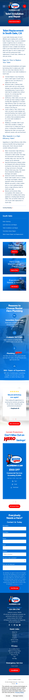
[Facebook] (9, 625)
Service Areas (14, 640)
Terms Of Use (14, 655)
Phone (4, 538)
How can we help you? (9, 564)
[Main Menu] (4, 6)
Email (15, 484)
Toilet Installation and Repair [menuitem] (10, 228)
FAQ (14, 657)
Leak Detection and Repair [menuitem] (10, 225)
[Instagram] (14, 625)
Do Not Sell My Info (14, 653)
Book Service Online (14, 21)
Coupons (14, 638)
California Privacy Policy (14, 651)
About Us (14, 632)
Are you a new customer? (9, 558)
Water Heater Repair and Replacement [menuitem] (13, 234)
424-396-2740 (14, 609)
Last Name (5, 532)
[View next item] (15, 419)
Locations (14, 670)
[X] (12, 625)
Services (14, 634)
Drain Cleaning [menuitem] (6, 221)
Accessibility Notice (14, 649)
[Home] (14, 6)
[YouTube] (19, 625)
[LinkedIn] (17, 625)
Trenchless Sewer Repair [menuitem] (9, 231)
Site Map (14, 658)
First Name (5, 525)
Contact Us (14, 641)
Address (5, 551)
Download (15, 487)
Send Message (14, 588)
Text (15, 481)
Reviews (14, 636)
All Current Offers (14, 506)
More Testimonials (14, 423)
